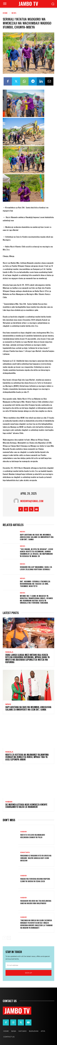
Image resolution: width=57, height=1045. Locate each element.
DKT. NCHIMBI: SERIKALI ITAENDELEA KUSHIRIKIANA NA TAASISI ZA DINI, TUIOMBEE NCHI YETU (35, 583)
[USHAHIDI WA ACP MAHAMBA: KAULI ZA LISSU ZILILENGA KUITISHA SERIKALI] (10, 567)
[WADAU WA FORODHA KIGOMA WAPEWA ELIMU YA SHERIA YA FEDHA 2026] (10, 879)
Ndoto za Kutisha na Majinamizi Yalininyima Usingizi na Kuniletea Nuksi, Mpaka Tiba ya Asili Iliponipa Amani (27, 757)
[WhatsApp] (24, 81)
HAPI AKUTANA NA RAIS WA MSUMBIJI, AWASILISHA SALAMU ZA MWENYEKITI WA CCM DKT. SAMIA (37, 537)
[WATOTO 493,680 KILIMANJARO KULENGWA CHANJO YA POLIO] (10, 835)
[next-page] (9, 938)
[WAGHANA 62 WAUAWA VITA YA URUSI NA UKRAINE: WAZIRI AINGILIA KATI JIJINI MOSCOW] (10, 857)
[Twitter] (16, 81)
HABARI (8, 802)
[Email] (49, 81)
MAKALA (9, 652)
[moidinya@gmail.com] (16, 501)
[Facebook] (8, 81)
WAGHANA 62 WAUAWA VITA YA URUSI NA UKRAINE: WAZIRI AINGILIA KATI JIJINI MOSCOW (35, 858)
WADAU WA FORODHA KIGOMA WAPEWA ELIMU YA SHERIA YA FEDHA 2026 (35, 880)
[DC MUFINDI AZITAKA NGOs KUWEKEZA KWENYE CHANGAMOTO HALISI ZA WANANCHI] (28, 782)
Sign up (28, 973)
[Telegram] (32, 81)
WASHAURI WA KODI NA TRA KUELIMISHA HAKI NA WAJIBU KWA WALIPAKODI (35, 902)
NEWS (14, 12)
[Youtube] (36, 509)
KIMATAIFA (25, 852)
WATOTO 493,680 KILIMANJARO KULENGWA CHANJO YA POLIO (32, 836)
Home (5, 12)
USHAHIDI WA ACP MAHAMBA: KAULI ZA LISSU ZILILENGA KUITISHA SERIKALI (36, 568)
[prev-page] (4, 938)
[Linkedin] (41, 81)
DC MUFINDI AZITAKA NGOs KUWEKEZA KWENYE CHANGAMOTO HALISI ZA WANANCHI (26, 806)
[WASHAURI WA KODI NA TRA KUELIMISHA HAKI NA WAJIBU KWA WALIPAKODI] (10, 901)
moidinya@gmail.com (31, 501)
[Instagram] (26, 509)
